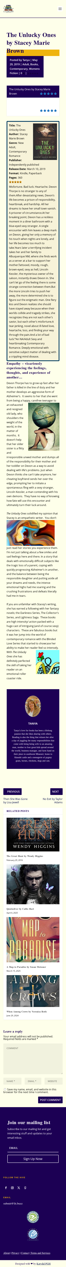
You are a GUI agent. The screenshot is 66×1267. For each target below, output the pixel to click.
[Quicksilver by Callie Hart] (33, 884)
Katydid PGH (44, 1263)
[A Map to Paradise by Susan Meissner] (33, 939)
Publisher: (15, 160)
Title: (12, 125)
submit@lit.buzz (13, 1203)
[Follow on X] (18, 1187)
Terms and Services (40, 1253)
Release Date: (17, 169)
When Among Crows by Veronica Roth (27, 1011)
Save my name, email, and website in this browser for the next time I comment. (29, 1091)
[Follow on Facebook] (5, 1187)
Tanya (26, 60)
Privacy (15, 1253)
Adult (25, 64)
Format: (14, 173)
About (6, 1253)
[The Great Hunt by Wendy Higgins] (33, 834)
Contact (25, 1253)
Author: (14, 134)
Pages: (13, 177)
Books (34, 64)
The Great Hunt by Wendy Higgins (25, 856)
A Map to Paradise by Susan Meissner (26, 967)
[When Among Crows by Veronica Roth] (33, 991)
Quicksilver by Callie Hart (20, 908)
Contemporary (19, 69)
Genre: (13, 143)
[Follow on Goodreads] (25, 1187)
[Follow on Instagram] (12, 1187)
